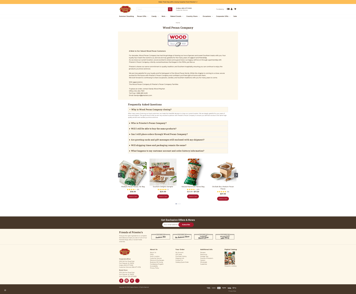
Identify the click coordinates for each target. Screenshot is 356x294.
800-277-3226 (187, 8)
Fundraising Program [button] (157, 264)
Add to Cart (133, 196)
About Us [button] (153, 252)
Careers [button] (202, 260)
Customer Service (182, 10)
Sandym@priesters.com (143, 95)
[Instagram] (127, 281)
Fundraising (220, 9)
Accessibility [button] (154, 266)
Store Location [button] (155, 256)
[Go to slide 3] (179, 203)
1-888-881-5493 (142, 93)
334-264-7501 (139, 91)
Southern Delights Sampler (163, 187)
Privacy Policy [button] (154, 268)
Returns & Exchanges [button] (157, 260)
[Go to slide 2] (236, 175)
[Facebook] (121, 281)
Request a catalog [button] (230, 266)
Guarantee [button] (203, 264)
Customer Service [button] (156, 258)
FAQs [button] (152, 254)
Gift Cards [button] (178, 254)
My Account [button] (179, 252)
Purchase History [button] (181, 256)
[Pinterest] (132, 281)
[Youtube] (137, 281)
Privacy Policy (232, 291)
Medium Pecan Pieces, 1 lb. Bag (133, 187)
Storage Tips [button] (204, 256)
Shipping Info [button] (179, 258)
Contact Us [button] (179, 260)
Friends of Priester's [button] (206, 258)
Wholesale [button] (203, 262)
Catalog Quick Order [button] (182, 262)
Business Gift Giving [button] (156, 262)
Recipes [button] (202, 252)
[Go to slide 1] (120, 175)
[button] (230, 258)
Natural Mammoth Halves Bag (193, 187)
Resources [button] (203, 254)
